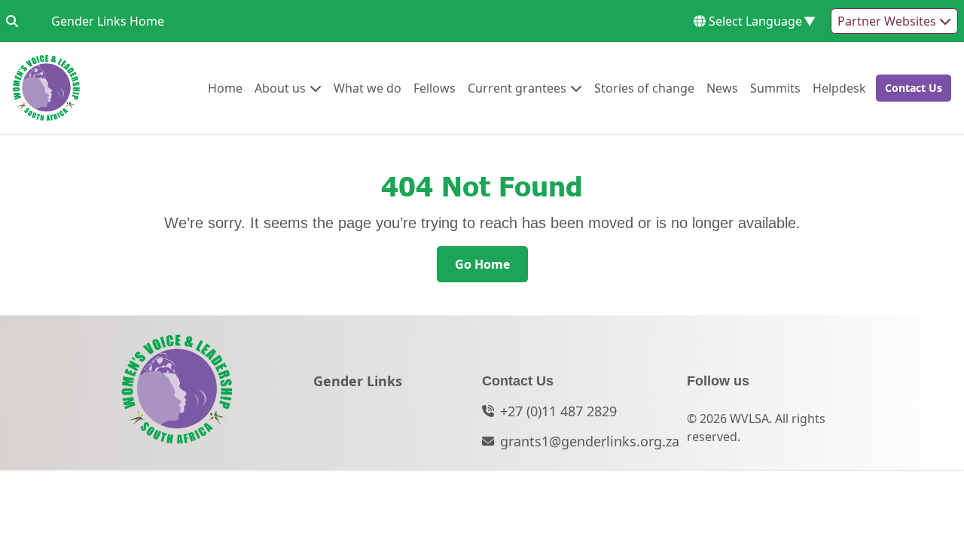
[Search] (12, 21)
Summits (775, 87)
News (722, 87)
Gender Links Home (107, 20)
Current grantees (517, 87)
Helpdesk (839, 87)
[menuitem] (225, 88)
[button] (909, 88)
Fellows (434, 87)
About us (280, 87)
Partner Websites (888, 21)
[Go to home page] (46, 88)
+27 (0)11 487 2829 (558, 411)
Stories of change (644, 87)
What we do (367, 87)
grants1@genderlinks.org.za (589, 441)
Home (225, 87)
